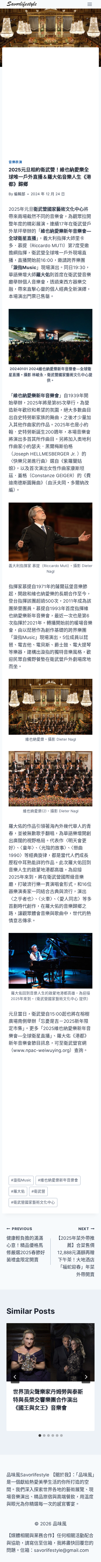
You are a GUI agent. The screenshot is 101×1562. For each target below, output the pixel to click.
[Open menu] (90, 4)
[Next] (86, 1376)
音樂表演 (15, 162)
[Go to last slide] (15, 1376)
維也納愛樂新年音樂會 (58, 1180)
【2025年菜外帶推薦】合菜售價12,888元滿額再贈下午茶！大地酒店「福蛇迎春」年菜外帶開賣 (75, 1252)
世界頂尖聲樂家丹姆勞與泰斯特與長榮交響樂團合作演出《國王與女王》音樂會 (48, 1400)
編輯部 (19, 194)
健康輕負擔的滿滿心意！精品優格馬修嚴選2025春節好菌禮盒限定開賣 (25, 1244)
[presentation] (50, 1352)
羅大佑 (18, 1191)
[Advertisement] (50, 106)
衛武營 (38, 1191)
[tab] (40, 1435)
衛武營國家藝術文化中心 (33, 1202)
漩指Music (21, 1180)
